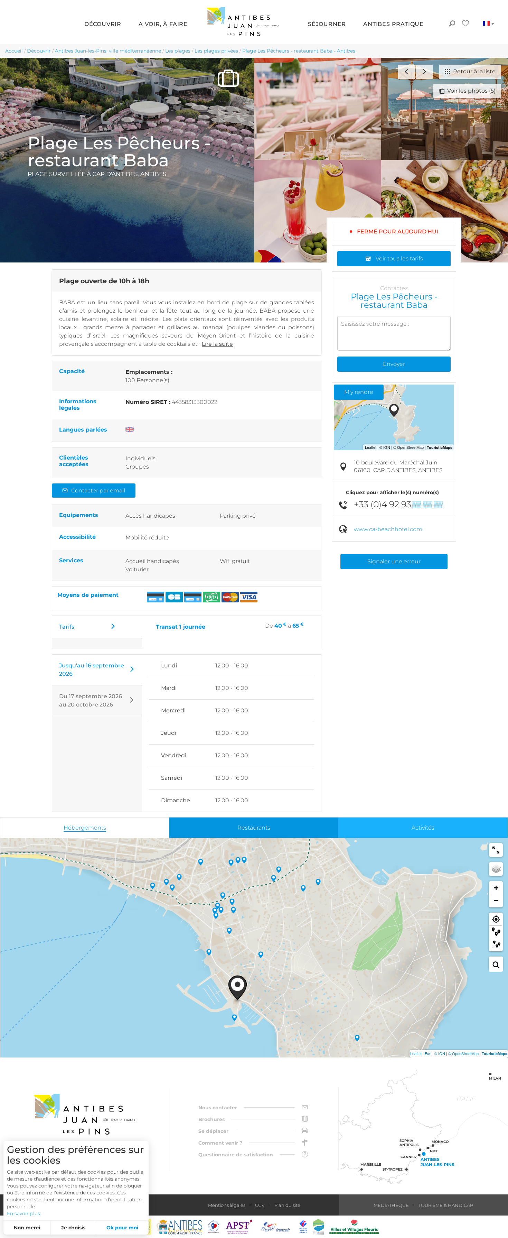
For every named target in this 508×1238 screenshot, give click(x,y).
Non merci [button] (27, 1228)
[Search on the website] (452, 24)
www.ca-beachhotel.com (388, 529)
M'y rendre (358, 392)
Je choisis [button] (73, 1228)
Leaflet (416, 1053)
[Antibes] (179, 1227)
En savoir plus (23, 1213)
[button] (102, 24)
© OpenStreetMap (463, 1053)
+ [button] (496, 888)
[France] (275, 1227)
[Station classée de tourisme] (318, 1227)
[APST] (239, 1227)
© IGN (439, 1053)
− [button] (496, 900)
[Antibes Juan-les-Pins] (84, 1114)
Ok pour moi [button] (122, 1228)
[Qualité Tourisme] (214, 1227)
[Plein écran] (496, 850)
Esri (428, 1053)
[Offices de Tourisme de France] (303, 1227)
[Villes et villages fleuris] (354, 1227)
